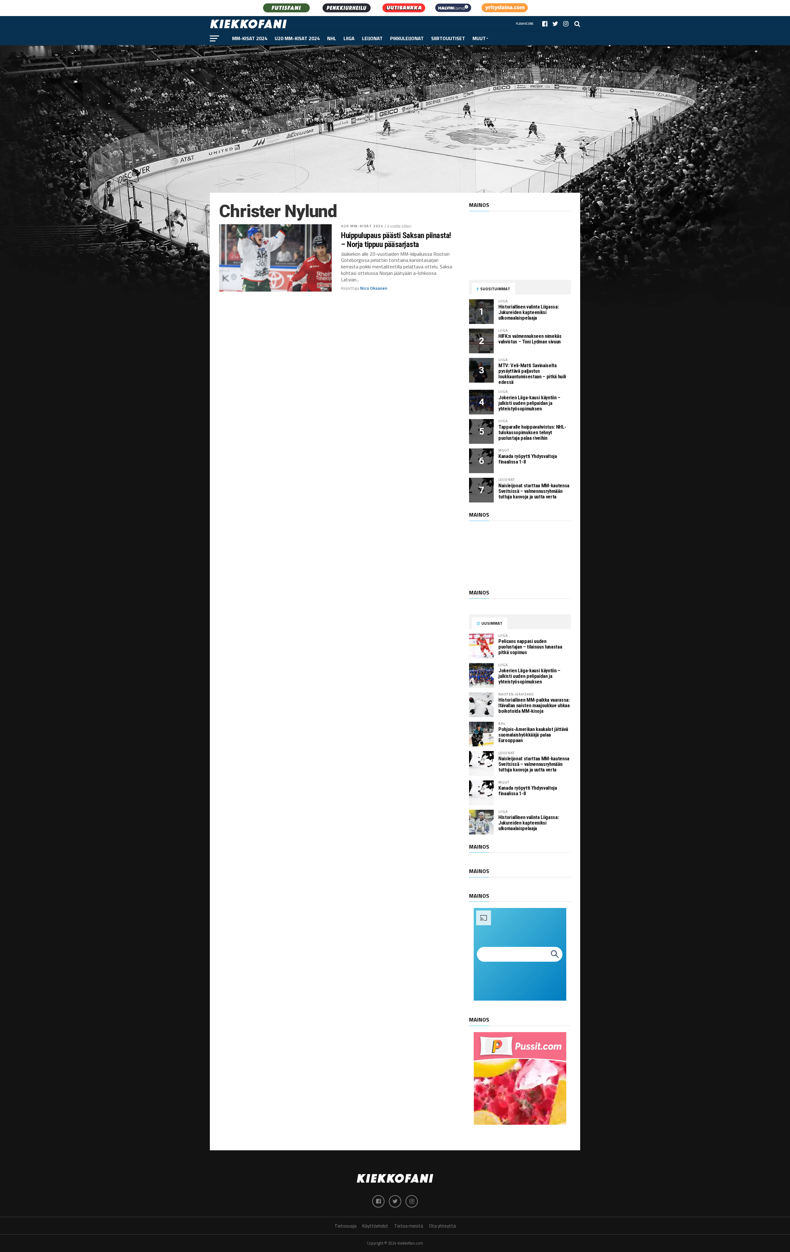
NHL (331, 38)
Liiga (349, 38)
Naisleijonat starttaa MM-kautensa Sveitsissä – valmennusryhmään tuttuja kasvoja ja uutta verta (533, 491)
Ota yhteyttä (442, 1225)
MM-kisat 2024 (249, 38)
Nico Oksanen (373, 288)
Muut (479, 38)
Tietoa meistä (408, 1225)
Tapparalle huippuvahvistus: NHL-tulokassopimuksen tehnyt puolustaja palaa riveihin (532, 432)
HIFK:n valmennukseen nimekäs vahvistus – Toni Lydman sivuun (530, 339)
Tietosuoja (345, 1225)
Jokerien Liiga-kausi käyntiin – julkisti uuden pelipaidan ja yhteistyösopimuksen (529, 403)
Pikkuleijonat (407, 38)
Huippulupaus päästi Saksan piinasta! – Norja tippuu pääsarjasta (396, 239)
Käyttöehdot (375, 1225)
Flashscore (525, 23)
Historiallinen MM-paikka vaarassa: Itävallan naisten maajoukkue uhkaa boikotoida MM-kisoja (534, 705)
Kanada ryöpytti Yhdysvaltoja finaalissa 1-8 (527, 459)
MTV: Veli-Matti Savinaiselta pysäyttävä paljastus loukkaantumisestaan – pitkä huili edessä (532, 374)
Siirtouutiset (448, 38)
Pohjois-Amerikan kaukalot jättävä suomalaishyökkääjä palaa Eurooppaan (533, 734)
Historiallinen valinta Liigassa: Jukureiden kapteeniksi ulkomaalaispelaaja (528, 312)
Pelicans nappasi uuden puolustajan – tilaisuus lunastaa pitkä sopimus (530, 646)
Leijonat (372, 38)
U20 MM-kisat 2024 (297, 38)
